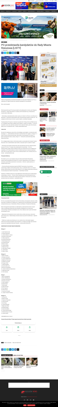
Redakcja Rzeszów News (43, 214)
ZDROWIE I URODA (44, 140)
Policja (42, 125)
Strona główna (3, 40)
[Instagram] (52, 1)
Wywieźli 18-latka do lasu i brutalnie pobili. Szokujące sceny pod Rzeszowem (50, 134)
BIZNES (19, 11)
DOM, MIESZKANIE (31, 11)
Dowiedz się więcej (31, 405)
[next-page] (3, 371)
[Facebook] (50, 1)
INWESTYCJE (43, 194)
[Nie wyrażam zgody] (56, 404)
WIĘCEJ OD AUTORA (18, 355)
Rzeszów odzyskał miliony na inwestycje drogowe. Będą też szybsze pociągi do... (47, 212)
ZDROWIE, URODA (40, 11)
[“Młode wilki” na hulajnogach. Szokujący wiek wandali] (19, 361)
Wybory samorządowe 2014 (17, 342)
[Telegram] (13, 53)
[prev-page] (2, 371)
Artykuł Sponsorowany (43, 160)
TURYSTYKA (53, 11)
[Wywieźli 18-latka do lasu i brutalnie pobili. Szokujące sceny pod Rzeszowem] (42, 135)
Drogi (50, 116)
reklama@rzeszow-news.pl (32, 396)
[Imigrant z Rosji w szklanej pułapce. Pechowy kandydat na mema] (7, 361)
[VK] (15, 53)
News (8, 40)
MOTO (24, 11)
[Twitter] (54, 1)
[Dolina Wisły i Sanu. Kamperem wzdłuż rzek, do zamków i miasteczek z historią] (48, 149)
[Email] (18, 53)
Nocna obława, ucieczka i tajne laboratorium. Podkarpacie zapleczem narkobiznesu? (51, 129)
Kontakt (46, 0)
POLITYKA (14, 11)
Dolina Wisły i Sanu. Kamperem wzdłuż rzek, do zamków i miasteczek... (48, 158)
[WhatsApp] (7, 53)
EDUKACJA (47, 11)
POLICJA (2, 11)
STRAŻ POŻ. (8, 11)
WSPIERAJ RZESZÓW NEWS (46, 167)
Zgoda (25, 405)
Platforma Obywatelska (7, 342)
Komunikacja (44, 109)
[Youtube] (56, 1)
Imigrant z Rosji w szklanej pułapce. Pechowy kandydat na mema (6, 367)
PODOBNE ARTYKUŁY (7, 355)
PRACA (42, 90)
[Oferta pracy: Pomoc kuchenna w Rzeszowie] (31, 361)
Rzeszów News (5, 50)
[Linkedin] (10, 53)
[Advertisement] (19, 338)
